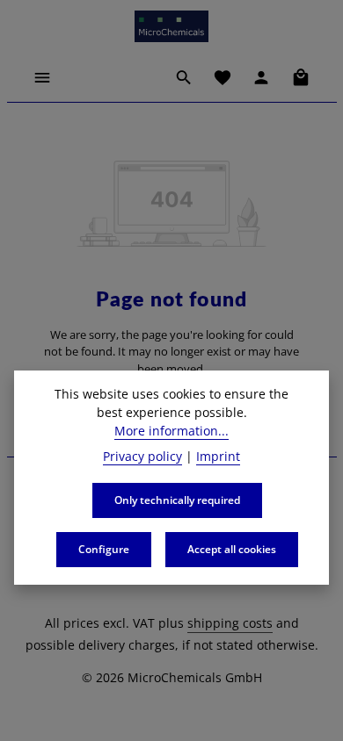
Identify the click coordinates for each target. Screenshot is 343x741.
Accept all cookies (231, 549)
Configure (103, 549)
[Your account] (261, 77)
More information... (171, 430)
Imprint (218, 456)
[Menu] (42, 77)
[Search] (183, 77)
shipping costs (230, 623)
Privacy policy (142, 456)
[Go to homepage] (171, 26)
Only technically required (177, 500)
